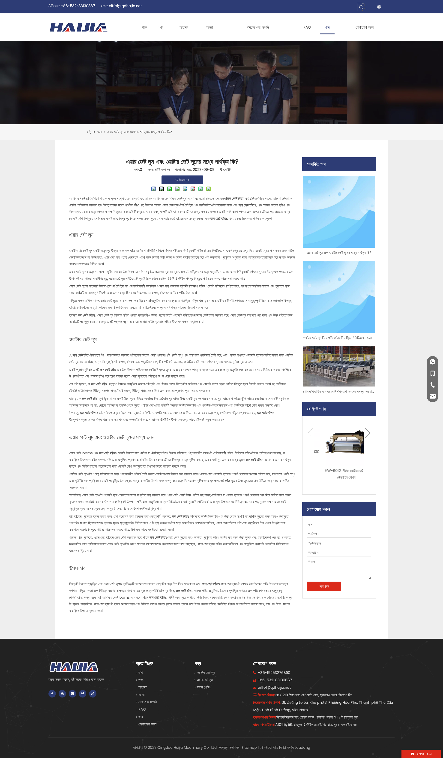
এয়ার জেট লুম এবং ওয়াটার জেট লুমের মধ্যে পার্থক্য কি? (339, 252)
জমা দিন (324, 586)
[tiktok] (92, 694)
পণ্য (141, 680)
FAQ (142, 709)
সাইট (227, 169)
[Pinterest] (82, 694)
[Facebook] (52, 694)
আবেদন (142, 687)
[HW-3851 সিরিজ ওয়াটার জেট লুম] (339, 442)
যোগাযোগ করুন (147, 724)
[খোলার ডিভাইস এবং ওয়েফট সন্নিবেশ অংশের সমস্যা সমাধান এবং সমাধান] (339, 366)
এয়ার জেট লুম (205, 680)
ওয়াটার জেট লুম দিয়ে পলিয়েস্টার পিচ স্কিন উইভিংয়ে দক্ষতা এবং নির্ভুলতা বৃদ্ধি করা (339, 338)
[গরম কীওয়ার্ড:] (361, 7)
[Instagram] (72, 694)
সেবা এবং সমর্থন (147, 702)
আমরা (141, 694)
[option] (339, 446)
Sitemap (250, 747)
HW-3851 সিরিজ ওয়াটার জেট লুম (339, 470)
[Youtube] (62, 694)
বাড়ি (140, 672)
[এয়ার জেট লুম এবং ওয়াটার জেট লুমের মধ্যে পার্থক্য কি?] (339, 212)
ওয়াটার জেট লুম (206, 672)
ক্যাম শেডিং (204, 687)
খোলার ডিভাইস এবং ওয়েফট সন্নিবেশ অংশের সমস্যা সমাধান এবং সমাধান (339, 391)
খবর (140, 716)
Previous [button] (310, 442)
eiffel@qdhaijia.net (125, 6)
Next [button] (367, 442)
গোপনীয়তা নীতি (269, 747)
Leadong (302, 747)
